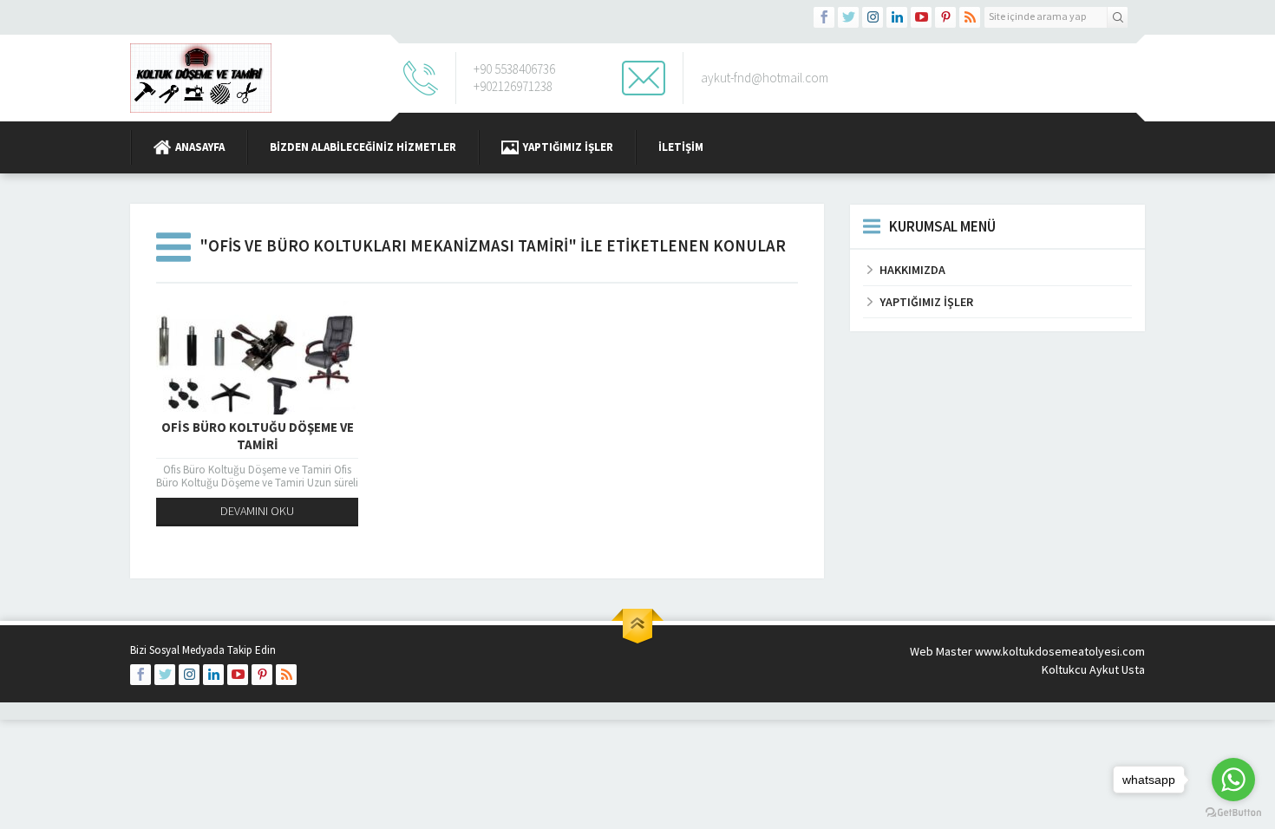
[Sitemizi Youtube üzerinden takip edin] (921, 17)
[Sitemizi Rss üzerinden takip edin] (969, 17)
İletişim (680, 147)
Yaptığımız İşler (568, 147)
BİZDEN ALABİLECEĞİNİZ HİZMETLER (363, 147)
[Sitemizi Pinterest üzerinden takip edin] (945, 17)
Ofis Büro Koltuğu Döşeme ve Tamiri (257, 436)
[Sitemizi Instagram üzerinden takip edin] (872, 17)
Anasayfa (200, 147)
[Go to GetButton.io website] (1233, 812)
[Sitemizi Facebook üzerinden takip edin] (824, 17)
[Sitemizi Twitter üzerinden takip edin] (848, 17)
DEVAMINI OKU (257, 511)
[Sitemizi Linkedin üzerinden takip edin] (896, 17)
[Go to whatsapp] (1233, 779)
